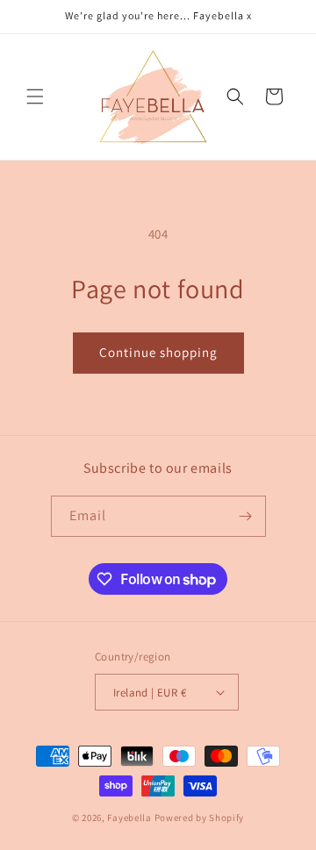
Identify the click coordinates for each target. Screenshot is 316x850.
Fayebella (129, 817)
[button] (35, 96)
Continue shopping (158, 352)
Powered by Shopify (199, 817)
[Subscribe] (245, 516)
